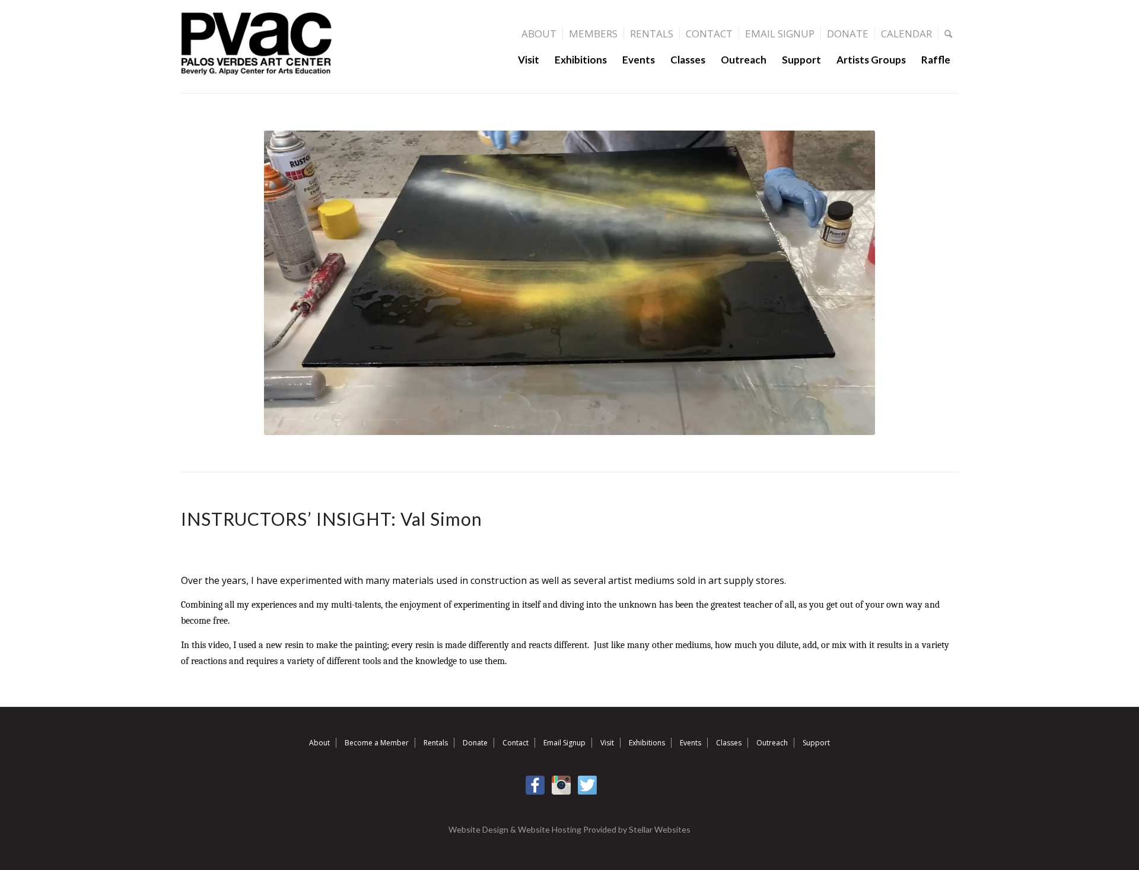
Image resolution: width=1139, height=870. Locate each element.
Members (593, 33)
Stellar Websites (660, 829)
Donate (847, 33)
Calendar (906, 33)
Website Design (478, 829)
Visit (607, 743)
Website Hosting (549, 829)
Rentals (651, 33)
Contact (709, 33)
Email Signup (780, 33)
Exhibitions (647, 743)
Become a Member (377, 743)
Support (816, 743)
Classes (729, 743)
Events (690, 743)
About (538, 33)
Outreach (772, 743)
